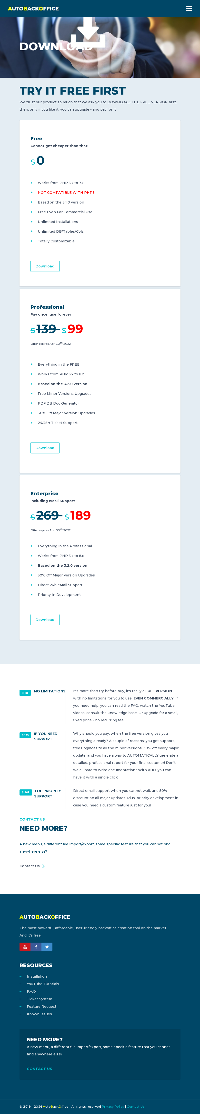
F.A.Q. (32, 991)
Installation (37, 976)
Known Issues (39, 1014)
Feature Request (41, 1006)
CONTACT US (39, 1069)
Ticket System (39, 999)
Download (45, 266)
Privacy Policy (113, 1106)
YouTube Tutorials (43, 984)
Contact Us (30, 866)
